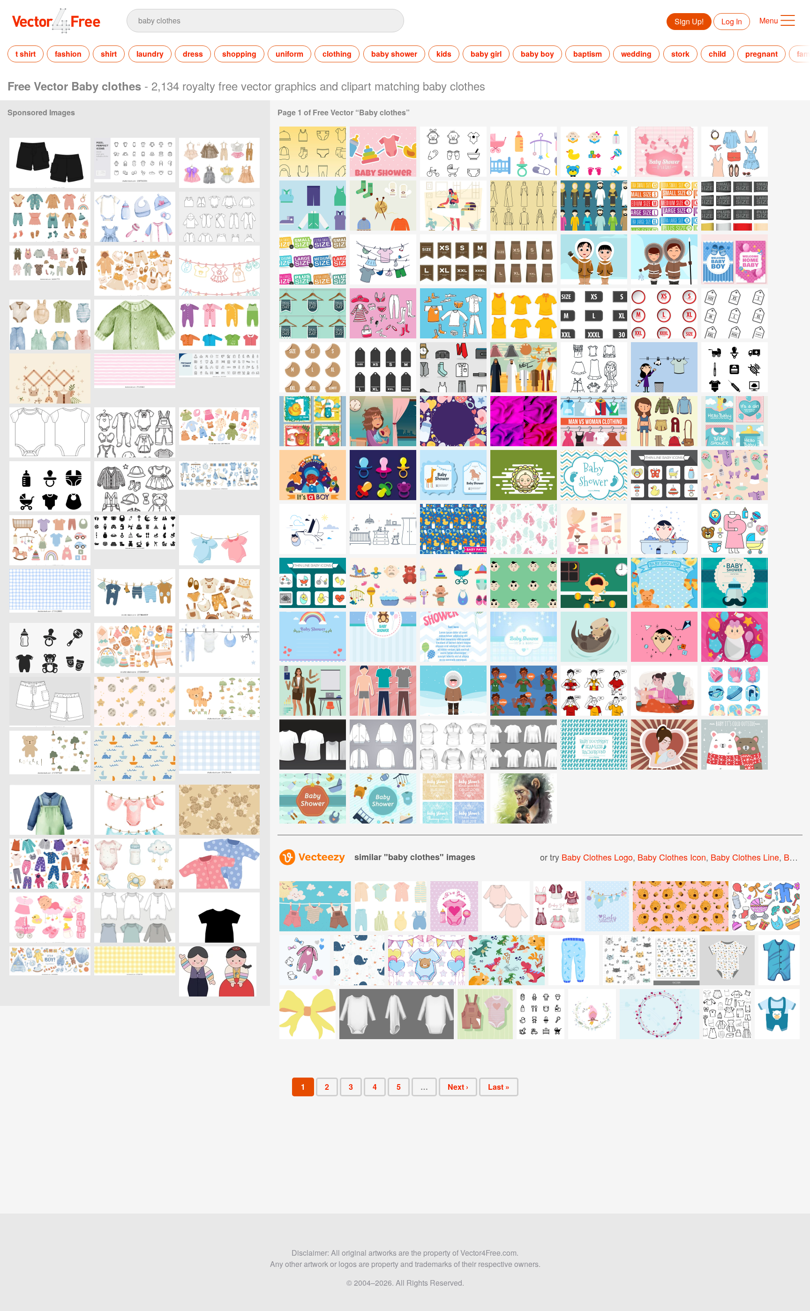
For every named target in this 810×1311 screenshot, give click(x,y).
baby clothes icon (672, 857)
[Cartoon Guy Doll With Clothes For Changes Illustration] (383, 691)
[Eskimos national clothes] (664, 259)
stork (680, 53)
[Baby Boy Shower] (734, 583)
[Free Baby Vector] (312, 529)
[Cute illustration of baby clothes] (219, 864)
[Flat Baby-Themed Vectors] (383, 583)
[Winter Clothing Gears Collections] (734, 691)
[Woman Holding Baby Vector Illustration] (664, 744)
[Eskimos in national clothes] (594, 259)
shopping (239, 53)
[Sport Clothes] (312, 205)
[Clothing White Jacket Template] (383, 744)
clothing (337, 53)
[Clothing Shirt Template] (453, 744)
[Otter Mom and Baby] (594, 637)
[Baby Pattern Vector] (453, 529)
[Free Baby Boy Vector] (664, 637)
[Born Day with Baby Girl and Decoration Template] (734, 637)
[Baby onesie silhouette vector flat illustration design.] (219, 917)
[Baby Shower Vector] (523, 475)
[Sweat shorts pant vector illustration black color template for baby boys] (49, 163)
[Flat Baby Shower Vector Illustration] (312, 798)
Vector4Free (56, 20)
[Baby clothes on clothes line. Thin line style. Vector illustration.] (219, 271)
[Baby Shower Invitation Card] (453, 475)
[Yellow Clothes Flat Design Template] (523, 313)
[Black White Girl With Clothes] (594, 367)
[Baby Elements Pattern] (734, 475)
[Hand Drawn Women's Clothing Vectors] (383, 313)
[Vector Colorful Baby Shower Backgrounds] (453, 798)
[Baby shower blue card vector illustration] (607, 906)
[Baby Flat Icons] (594, 152)
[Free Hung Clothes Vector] (383, 259)
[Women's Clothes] (734, 152)
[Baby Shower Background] (383, 152)
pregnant (761, 53)
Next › (458, 1086)
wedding (636, 53)
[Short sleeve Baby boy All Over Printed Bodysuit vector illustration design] (49, 432)
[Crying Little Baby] (594, 583)
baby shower (394, 53)
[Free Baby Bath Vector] (664, 529)
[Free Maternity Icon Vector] (734, 367)
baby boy (537, 53)
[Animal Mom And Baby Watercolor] (523, 798)
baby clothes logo (597, 857)
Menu (768, 20)
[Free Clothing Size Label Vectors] (594, 313)
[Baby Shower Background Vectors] (312, 637)
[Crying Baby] (383, 421)
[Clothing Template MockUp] (312, 744)
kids (443, 53)
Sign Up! (689, 21)
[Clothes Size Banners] (664, 205)
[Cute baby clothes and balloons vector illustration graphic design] (426, 960)
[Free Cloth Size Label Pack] (383, 367)
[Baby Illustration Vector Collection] (453, 583)
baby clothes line (745, 857)
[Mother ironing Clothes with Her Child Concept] (453, 205)
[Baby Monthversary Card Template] (312, 421)
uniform (289, 53)
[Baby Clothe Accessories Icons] (312, 152)
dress (193, 53)
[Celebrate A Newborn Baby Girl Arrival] (734, 421)
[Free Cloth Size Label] (453, 259)
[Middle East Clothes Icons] (523, 205)
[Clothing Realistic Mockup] (523, 744)
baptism (587, 53)
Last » (499, 1086)
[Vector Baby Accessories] (594, 529)
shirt (109, 53)
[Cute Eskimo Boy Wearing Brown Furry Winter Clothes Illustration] (453, 691)
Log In (731, 21)
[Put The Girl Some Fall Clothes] (664, 421)
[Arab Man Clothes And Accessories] (523, 367)
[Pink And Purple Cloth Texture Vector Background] (523, 421)
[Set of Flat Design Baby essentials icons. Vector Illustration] (49, 648)
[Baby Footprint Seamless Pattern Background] (594, 744)
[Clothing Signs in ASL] (523, 691)
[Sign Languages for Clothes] (594, 691)
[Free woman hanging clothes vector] (664, 367)
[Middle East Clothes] (594, 205)
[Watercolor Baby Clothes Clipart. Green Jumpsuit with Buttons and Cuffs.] (134, 325)
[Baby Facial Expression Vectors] (523, 583)
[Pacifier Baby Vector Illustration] (383, 475)
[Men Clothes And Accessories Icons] (453, 367)
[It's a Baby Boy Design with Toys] (312, 475)
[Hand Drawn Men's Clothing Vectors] (453, 313)
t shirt (25, 53)
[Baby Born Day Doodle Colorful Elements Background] (453, 421)
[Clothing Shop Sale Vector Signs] (312, 313)
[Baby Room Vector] (383, 529)
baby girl (486, 53)
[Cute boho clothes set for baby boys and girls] (134, 271)
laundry (150, 53)
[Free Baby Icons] (734, 529)
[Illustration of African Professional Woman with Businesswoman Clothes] (312, 691)
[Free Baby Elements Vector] (523, 152)
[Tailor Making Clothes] (664, 691)
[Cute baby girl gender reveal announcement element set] (49, 917)
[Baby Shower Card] (594, 475)
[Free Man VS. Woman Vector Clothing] (594, 421)
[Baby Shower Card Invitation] (664, 583)
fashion (68, 53)
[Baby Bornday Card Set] (734, 259)
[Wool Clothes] (383, 205)
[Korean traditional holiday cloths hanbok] (219, 971)
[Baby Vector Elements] (664, 475)
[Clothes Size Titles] (312, 259)
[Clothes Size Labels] (734, 205)
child (717, 53)
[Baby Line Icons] (453, 152)
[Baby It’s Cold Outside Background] (734, 744)
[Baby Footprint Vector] (523, 529)
